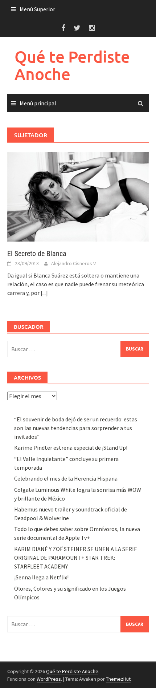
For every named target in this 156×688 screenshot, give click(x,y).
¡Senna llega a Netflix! (41, 577)
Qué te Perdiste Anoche (72, 65)
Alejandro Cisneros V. (74, 263)
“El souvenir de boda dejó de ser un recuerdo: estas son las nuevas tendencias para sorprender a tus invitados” (75, 428)
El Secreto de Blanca (36, 253)
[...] (44, 292)
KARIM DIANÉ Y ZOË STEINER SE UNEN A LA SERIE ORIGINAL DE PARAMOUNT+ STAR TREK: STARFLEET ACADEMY (75, 557)
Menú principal (38, 103)
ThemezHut (118, 679)
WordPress (49, 679)
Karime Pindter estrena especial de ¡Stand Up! (70, 447)
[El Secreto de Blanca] (78, 195)
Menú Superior (37, 9)
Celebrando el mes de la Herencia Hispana (66, 478)
